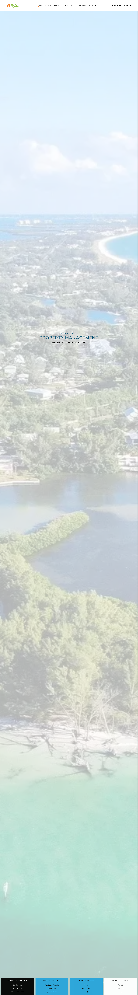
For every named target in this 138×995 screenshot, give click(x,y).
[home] (13, 5)
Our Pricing (17, 988)
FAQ (86, 992)
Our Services (17, 985)
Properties (82, 5)
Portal (86, 985)
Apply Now (52, 988)
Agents (72, 5)
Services (48, 5)
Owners (56, 5)
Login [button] (97, 5)
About (90, 5)
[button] (129, 6)
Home (41, 5)
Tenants (65, 5)
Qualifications (52, 992)
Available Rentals (52, 985)
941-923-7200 (120, 5)
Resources (86, 988)
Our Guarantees (17, 992)
